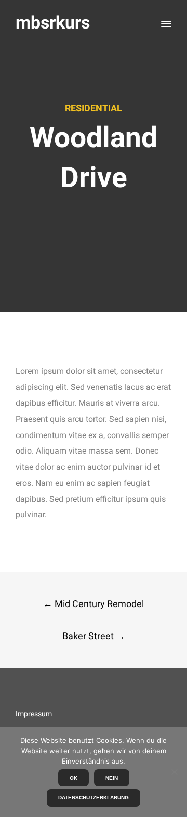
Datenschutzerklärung (93, 797)
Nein (111, 778)
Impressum (34, 714)
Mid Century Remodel (93, 603)
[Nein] (174, 772)
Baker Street (93, 635)
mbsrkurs (53, 23)
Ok (73, 778)
